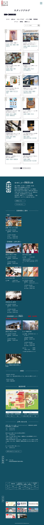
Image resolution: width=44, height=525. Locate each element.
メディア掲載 (29, 19)
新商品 (21, 21)
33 (28, 168)
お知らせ (13, 19)
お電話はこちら (20, 200)
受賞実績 (35, 19)
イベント (16, 21)
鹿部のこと (27, 21)
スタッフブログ (20, 19)
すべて (7, 19)
